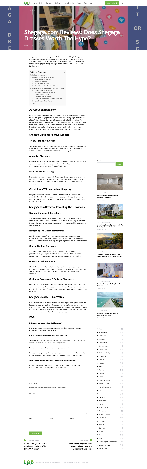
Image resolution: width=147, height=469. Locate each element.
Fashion (101, 360)
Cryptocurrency (104, 346)
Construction (103, 342)
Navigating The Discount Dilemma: (45, 92)
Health (101, 377)
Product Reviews (104, 414)
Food (100, 366)
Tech (100, 435)
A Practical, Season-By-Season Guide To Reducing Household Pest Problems (110, 226)
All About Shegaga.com (39, 75)
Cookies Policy (85, 462)
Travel (101, 438)
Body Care (102, 336)
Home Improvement (105, 387)
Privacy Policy (77, 462)
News (101, 404)
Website (72, 418)
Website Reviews (104, 445)
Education (102, 356)
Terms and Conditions (68, 462)
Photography (103, 411)
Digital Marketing (104, 353)
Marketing (102, 401)
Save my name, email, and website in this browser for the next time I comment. (52, 428)
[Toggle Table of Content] (62, 72)
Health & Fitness (104, 380)
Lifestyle (102, 397)
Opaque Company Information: (44, 90)
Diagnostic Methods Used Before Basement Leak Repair (107, 196)
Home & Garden (104, 383)
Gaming (101, 370)
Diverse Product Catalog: (42, 83)
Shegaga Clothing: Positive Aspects (43, 77)
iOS (100, 390)
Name (31, 418)
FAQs (33, 103)
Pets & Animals (104, 407)
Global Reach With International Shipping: (47, 86)
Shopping (102, 424)
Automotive (103, 332)
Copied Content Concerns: (43, 94)
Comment (32, 393)
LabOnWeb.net (47, 462)
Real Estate (102, 418)
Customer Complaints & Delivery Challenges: (48, 98)
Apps (101, 329)
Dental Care (103, 349)
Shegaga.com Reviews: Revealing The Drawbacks (48, 88)
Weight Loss (103, 448)
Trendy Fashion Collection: (43, 79)
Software (102, 428)
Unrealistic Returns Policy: (43, 96)
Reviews (101, 421)
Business (102, 339)
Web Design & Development (108, 442)
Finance (101, 363)
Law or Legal (103, 394)
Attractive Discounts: (41, 81)
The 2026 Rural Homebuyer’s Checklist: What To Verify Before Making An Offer (109, 255)
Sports (101, 431)
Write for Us (111, 3)
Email (52, 418)
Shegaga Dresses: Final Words (42, 101)
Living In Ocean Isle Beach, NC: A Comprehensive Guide (107, 314)
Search (99, 161)
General (101, 373)
